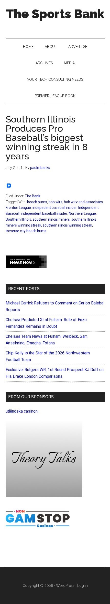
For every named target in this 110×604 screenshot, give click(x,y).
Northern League (82, 213)
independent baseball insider (44, 213)
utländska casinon (22, 411)
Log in (82, 585)
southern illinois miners (51, 219)
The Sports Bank (55, 14)
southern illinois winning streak (67, 225)
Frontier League (18, 208)
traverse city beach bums (26, 231)
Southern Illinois (18, 219)
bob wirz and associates (83, 202)
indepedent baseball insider (54, 208)
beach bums (37, 202)
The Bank (32, 196)
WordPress (65, 585)
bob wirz (55, 202)
